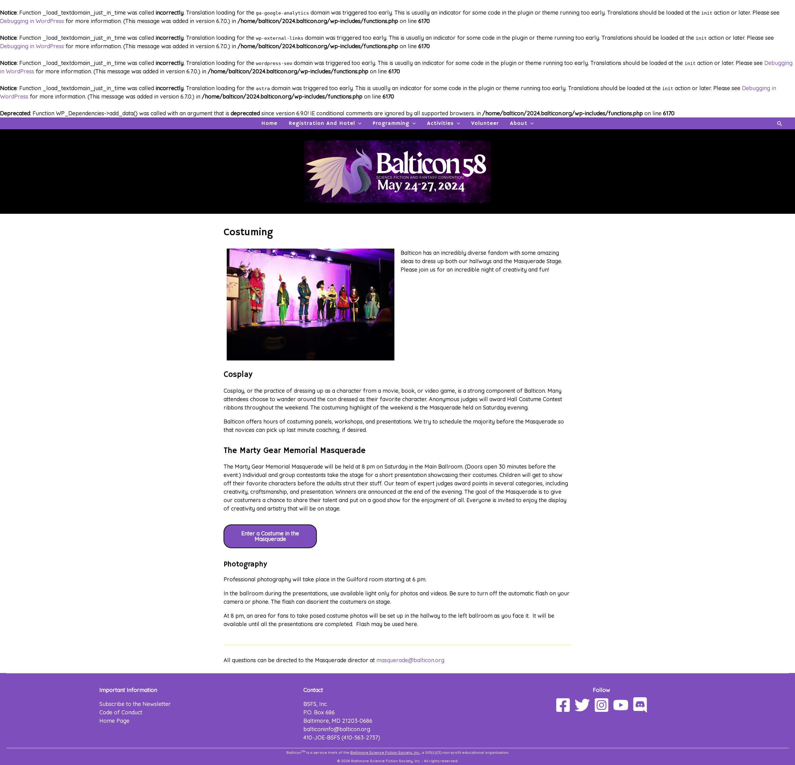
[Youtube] (621, 705)
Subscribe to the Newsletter (135, 704)
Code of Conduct (120, 712)
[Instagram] (601, 705)
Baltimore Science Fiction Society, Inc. (385, 752)
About (518, 123)
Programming (391, 123)
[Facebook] (563, 705)
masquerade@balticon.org (410, 660)
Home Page (114, 720)
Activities (440, 123)
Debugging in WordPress (32, 21)
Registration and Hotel (321, 123)
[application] (358, 123)
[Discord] (640, 705)
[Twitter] (582, 705)
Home (269, 123)
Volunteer (485, 123)
